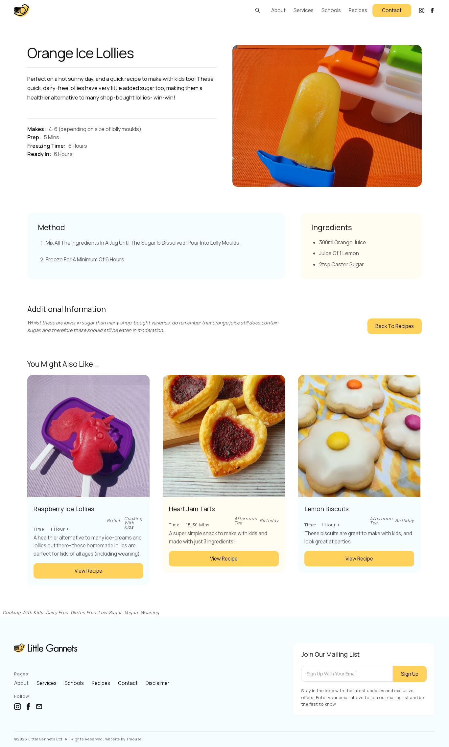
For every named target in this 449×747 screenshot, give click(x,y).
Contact (392, 10)
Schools (331, 10)
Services (304, 10)
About (278, 10)
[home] (22, 10)
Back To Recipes (394, 326)
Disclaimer (157, 683)
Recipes (358, 10)
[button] (258, 10)
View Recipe (88, 570)
